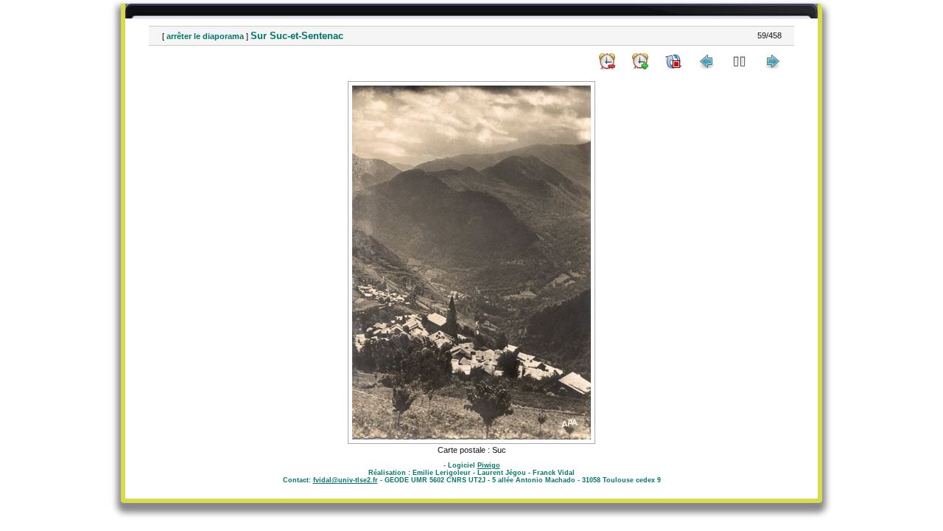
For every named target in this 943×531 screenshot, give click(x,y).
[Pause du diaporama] (739, 61)
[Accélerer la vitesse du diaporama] (640, 61)
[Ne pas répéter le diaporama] (673, 61)
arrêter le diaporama (205, 36)
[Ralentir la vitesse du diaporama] (607, 61)
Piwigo (488, 465)
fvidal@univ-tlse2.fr (345, 480)
